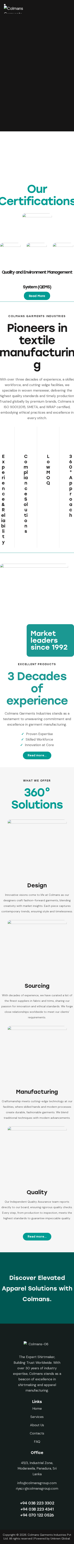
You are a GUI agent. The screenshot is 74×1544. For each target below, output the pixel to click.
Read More (37, 296)
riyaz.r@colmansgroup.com (37, 1488)
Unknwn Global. (60, 1538)
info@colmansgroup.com (37, 1483)
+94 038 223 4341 (37, 1509)
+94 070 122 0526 (37, 1515)
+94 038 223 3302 (37, 1503)
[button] (37, 296)
